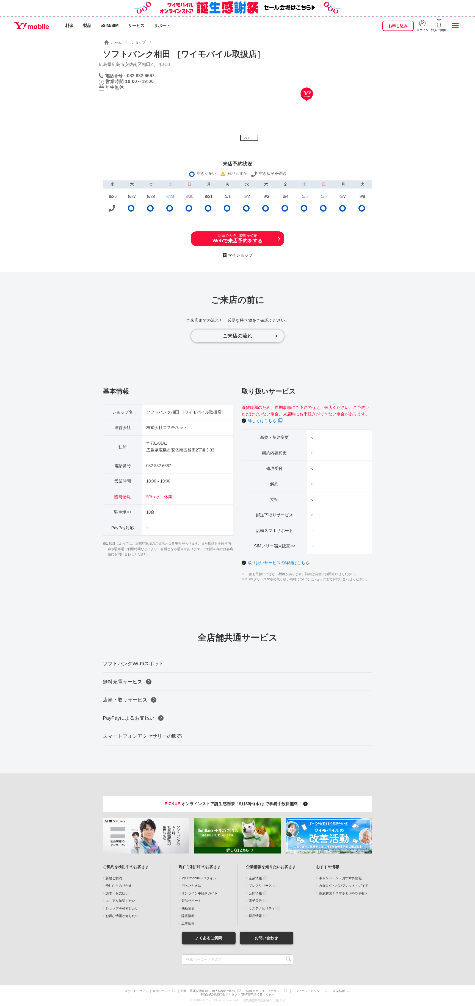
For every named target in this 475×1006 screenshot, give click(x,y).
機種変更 (188, 908)
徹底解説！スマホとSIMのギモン (343, 893)
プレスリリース (260, 886)
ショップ (138, 42)
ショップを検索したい (122, 908)
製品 (87, 25)
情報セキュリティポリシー (264, 991)
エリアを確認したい (120, 901)
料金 (69, 25)
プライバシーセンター (307, 991)
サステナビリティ (262, 908)
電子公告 (255, 901)
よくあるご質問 (208, 938)
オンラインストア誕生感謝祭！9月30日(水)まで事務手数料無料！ (234, 803)
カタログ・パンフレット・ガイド (343, 886)
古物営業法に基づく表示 (258, 994)
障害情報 (188, 916)
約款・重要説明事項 (194, 991)
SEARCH (288, 959)
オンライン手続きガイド (199, 893)
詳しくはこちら (262, 420)
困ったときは (191, 886)
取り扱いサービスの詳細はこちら (279, 562)
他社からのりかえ (119, 886)
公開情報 (255, 893)
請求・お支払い (117, 893)
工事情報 (188, 923)
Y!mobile (31, 25)
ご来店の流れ (237, 336)
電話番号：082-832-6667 (129, 75)
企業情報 (255, 878)
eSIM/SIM (110, 25)
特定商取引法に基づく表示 (219, 994)
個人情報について (224, 991)
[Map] (307, 102)
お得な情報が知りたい (122, 916)
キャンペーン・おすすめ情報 (340, 878)
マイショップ (240, 255)
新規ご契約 (114, 878)
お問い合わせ (266, 938)
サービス (136, 25)
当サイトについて (136, 991)
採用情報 (255, 916)
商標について (162, 991)
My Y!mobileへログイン (198, 878)
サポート (162, 25)
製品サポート (191, 901)
